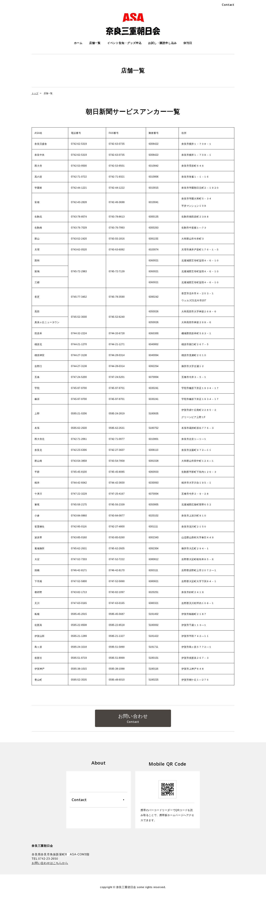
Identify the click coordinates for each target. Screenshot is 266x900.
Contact (228, 5)
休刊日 (187, 42)
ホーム (78, 42)
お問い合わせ (133, 716)
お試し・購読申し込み (162, 42)
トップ (35, 93)
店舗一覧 (95, 42)
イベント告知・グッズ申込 (124, 42)
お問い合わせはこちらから (50, 863)
